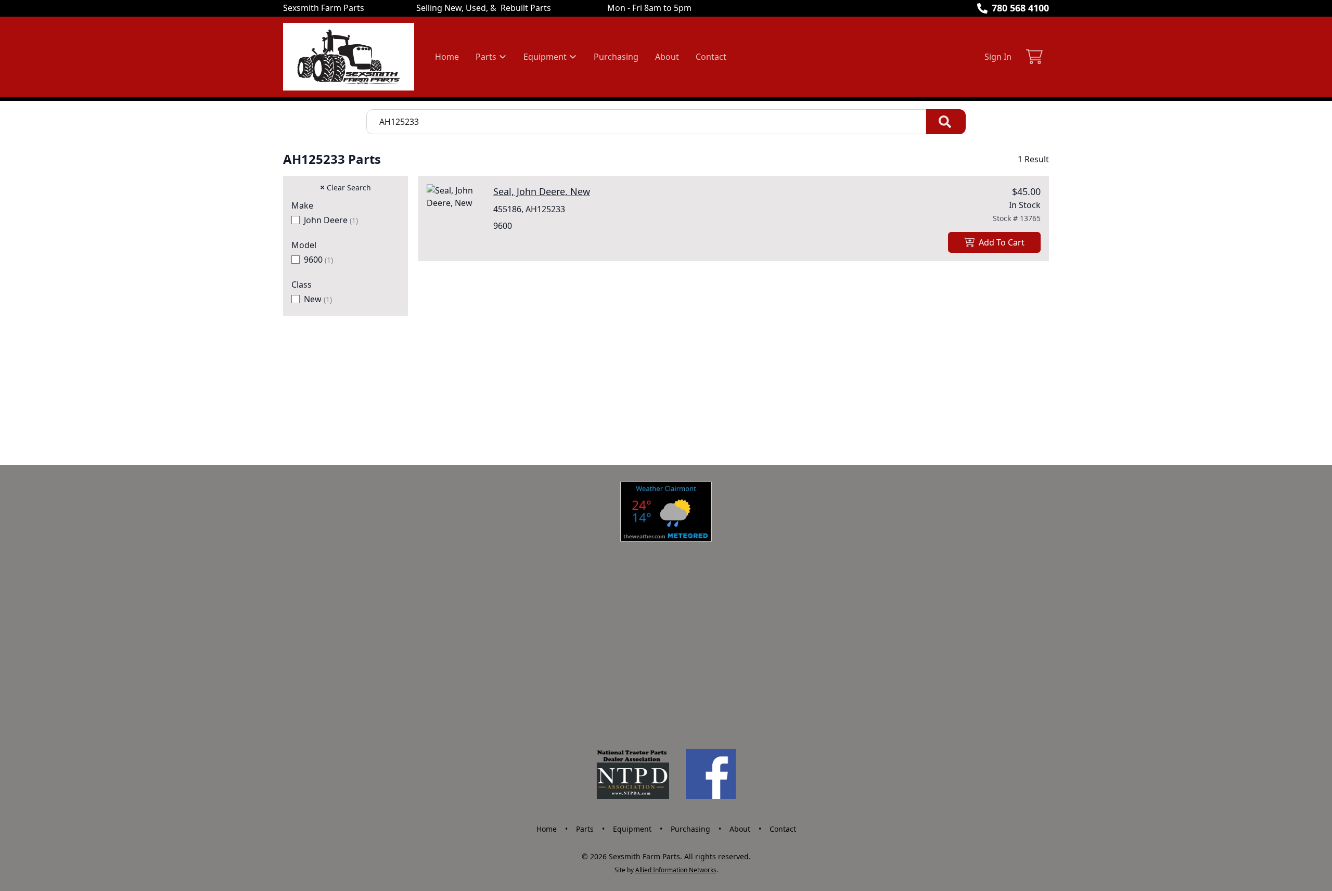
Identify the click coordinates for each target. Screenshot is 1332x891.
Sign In (997, 56)
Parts (585, 829)
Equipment (632, 829)
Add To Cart (1001, 242)
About (667, 56)
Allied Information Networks (675, 870)
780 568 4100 (1020, 8)
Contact (711, 56)
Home (447, 56)
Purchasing (616, 56)
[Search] (946, 121)
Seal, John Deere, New (541, 191)
